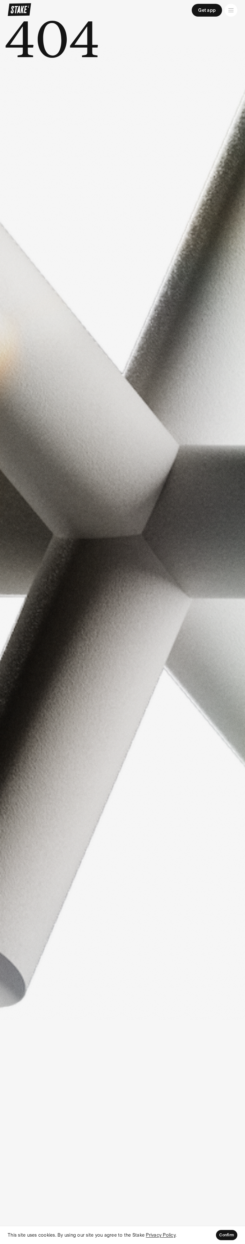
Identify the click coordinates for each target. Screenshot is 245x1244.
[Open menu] (231, 10)
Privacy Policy (160, 1235)
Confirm (226, 1235)
